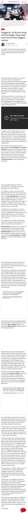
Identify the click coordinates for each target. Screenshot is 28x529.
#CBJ (20, 293)
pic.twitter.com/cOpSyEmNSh (11, 294)
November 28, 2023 (6, 298)
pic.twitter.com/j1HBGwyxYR (16, 391)
